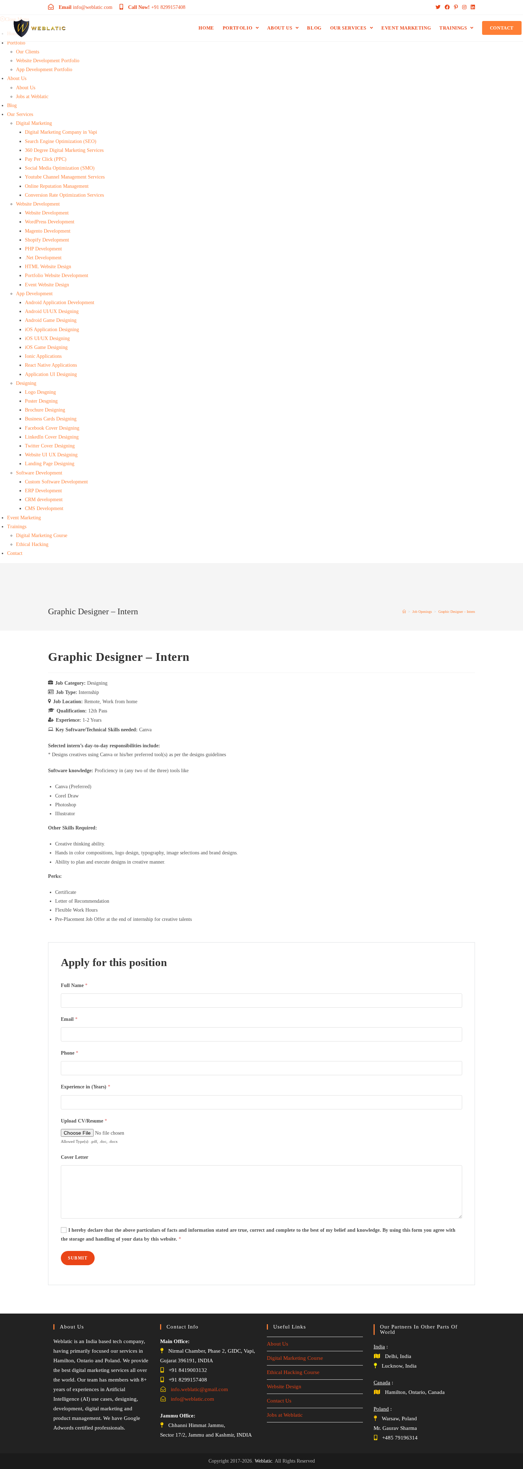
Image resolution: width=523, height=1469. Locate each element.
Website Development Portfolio (47, 60)
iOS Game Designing (46, 347)
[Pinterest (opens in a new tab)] (456, 7)
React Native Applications (51, 365)
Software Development (39, 473)
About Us (16, 78)
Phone (69, 1053)
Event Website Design (47, 284)
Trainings (16, 526)
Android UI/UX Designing (52, 311)
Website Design (284, 1386)
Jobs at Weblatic (32, 96)
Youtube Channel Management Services (65, 177)
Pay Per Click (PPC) (46, 159)
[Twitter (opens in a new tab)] (438, 7)
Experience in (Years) (85, 1086)
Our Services (20, 114)
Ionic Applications (43, 356)
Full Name (74, 985)
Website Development (38, 204)
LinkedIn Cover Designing (52, 437)
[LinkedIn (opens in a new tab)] (472, 7)
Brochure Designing (45, 410)
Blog (12, 105)
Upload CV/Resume (84, 1121)
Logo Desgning (40, 392)
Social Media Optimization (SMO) (60, 168)
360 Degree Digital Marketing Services (64, 150)
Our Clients (27, 51)
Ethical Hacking (32, 544)
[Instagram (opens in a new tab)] (464, 7)
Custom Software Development (56, 481)
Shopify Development (47, 240)
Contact (14, 553)
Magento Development (47, 231)
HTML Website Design (48, 266)
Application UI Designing (51, 374)
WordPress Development (49, 221)
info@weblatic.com (192, 1399)
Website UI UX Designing (51, 454)
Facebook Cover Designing (52, 428)
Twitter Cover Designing (50, 446)
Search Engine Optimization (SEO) (60, 141)
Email (69, 1019)
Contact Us (279, 1401)
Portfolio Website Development (56, 275)
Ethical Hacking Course (293, 1372)
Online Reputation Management (57, 186)
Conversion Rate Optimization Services (64, 195)
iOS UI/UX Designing (47, 338)
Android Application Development (59, 302)
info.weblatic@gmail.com (199, 1389)
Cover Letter (74, 1157)
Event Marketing (24, 517)
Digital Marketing (34, 123)
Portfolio (16, 43)
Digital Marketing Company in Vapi (61, 132)
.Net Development (43, 257)
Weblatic (263, 1461)
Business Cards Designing (50, 418)
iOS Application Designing (52, 329)
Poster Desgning (41, 401)
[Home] (404, 612)
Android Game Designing (50, 320)
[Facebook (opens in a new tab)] (447, 7)
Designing (26, 383)
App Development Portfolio (44, 69)
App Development (34, 293)
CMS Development (44, 508)
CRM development (44, 499)
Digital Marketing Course (41, 535)
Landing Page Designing (49, 463)
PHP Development (43, 248)
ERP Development (43, 490)
